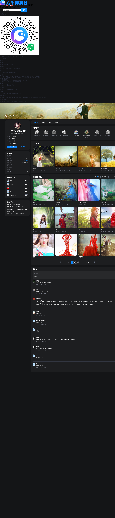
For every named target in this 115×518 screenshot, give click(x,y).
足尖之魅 (35, 168)
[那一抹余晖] (89, 156)
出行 (1, 91)
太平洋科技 (3, 102)
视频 (18, 98)
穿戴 (23, 77)
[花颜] (43, 245)
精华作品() (95, 177)
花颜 (34, 257)
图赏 (21, 98)
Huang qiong (82, 202)
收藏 (56, 122)
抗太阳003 (38, 298)
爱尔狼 (37, 338)
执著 (37, 289)
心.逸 (34, 229)
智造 (37, 98)
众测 (11, 98)
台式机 (12, 69)
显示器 (14, 77)
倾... (57, 229)
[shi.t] (43, 190)
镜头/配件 (9, 73)
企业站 (2, 87)
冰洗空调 (9, 81)
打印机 (2, 85)
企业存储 (7, 89)
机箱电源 (19, 77)
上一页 (67, 262)
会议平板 (11, 85)
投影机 (6, 85)
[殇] (89, 217)
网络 (11, 89)
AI (35, 98)
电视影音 (3, 81)
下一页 (87, 262)
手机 (1, 62)
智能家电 (26, 81)
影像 (1, 71)
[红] (66, 245)
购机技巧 (15, 73)
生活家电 (14, 81)
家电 (1, 79)
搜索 (24, 10)
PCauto (16, 102)
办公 (1, 83)
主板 (7, 77)
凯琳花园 (58, 202)
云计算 (15, 89)
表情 (36, 276)
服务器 (2, 89)
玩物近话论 (30, 98)
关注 (14, 133)
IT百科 (15, 98)
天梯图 (25, 98)
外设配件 (27, 77)
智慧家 (6, 79)
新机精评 (3, 64)
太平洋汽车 (10, 102)
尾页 (92, 262)
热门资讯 (3, 93)
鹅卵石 (37, 281)
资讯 (11, 7)
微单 (4, 73)
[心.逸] (43, 217)
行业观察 (9, 93)
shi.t (34, 202)
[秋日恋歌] (66, 156)
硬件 (1, 75)
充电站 (38, 77)
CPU (1, 77)
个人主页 (35, 122)
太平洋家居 (23, 102)
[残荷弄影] (89, 245)
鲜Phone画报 (10, 64)
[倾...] (66, 217)
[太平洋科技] (14, 5)
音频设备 (33, 77)
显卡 (4, 77)
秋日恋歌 (58, 168)
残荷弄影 (81, 257)
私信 (24, 147)
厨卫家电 (20, 81)
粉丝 (21, 133)
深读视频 (14, 93)
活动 (4, 7)
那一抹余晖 (81, 168)
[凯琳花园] (66, 190)
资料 (43, 122)
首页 (1, 7)
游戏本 (2, 69)
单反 (1, 73)
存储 (10, 77)
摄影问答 (16, 7)
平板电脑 (7, 69)
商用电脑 (17, 69)
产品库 (2, 98)
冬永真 (37, 311)
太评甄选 (7, 98)
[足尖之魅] (43, 156)
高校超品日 (42, 98)
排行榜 (8, 7)
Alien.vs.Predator (40, 320)
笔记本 (2, 67)
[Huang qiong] (89, 190)
